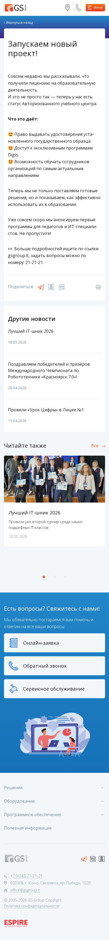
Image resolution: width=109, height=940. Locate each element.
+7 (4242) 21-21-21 (25, 875)
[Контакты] (69, 7)
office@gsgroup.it (24, 890)
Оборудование (19, 801)
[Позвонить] (80, 7)
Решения (13, 787)
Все (94, 446)
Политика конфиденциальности (31, 905)
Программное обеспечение (32, 814)
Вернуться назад (19, 22)
